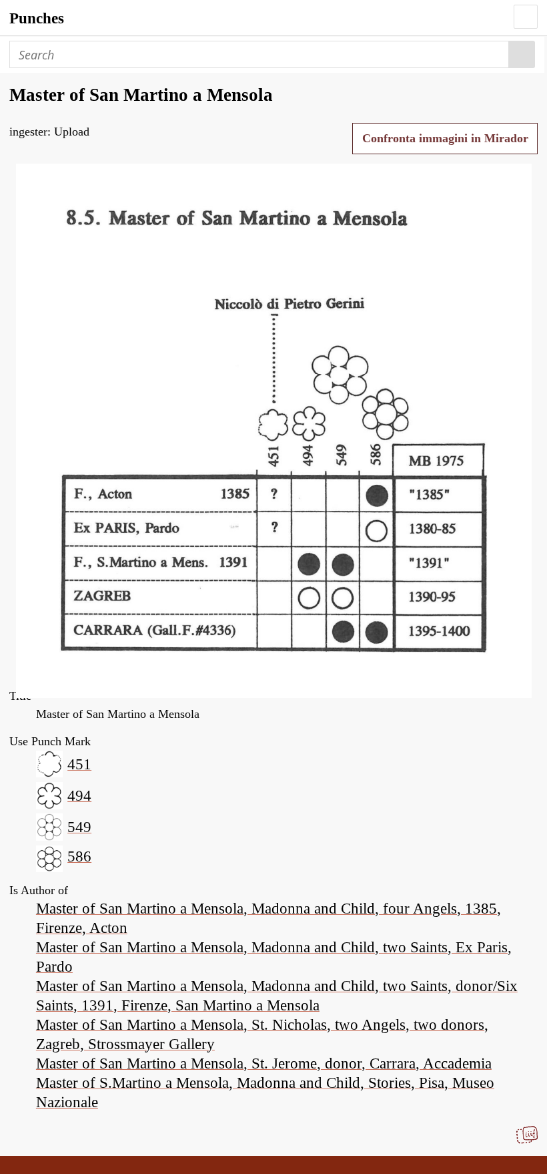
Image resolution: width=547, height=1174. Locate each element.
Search (522, 54)
